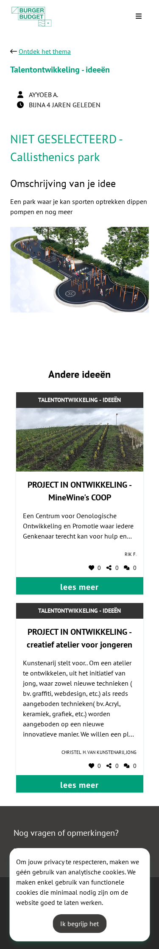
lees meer (79, 586)
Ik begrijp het (79, 923)
